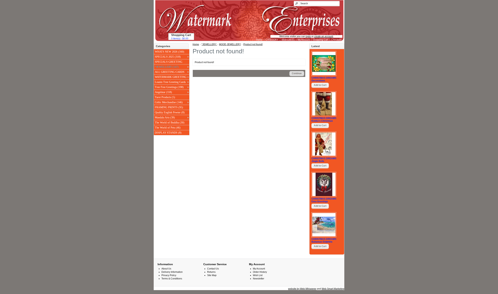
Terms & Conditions (171, 278)
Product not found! (253, 44)
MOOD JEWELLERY (230, 44)
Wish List (257, 275)
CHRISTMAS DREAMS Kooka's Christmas (323, 119)
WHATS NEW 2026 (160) (169, 51)
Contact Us (213, 268)
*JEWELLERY (209, 44)
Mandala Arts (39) (165, 117)
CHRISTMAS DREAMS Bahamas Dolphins (323, 240)
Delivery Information (172, 272)
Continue (297, 73)
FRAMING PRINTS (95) (169, 107)
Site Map (212, 275)
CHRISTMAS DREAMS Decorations (323, 79)
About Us (166, 268)
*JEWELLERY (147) (167, 66)
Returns (211, 272)
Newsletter (258, 278)
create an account (323, 36)
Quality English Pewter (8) (170, 112)
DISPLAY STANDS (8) (168, 132)
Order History (260, 272)
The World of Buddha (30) (169, 122)
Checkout (336, 39)
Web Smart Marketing (333, 288)
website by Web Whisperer (302, 288)
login (308, 36)
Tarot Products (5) (165, 97)
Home (259, 39)
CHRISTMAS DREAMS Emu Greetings (323, 200)
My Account (304, 39)
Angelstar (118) (163, 92)
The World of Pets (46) (168, 127)
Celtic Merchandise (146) (169, 102)
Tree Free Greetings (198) (169, 87)
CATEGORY (272, 39)
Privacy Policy (168, 275)
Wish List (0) (288, 39)
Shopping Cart (320, 39)
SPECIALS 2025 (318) (168, 56)
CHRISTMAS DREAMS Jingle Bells (323, 160)
